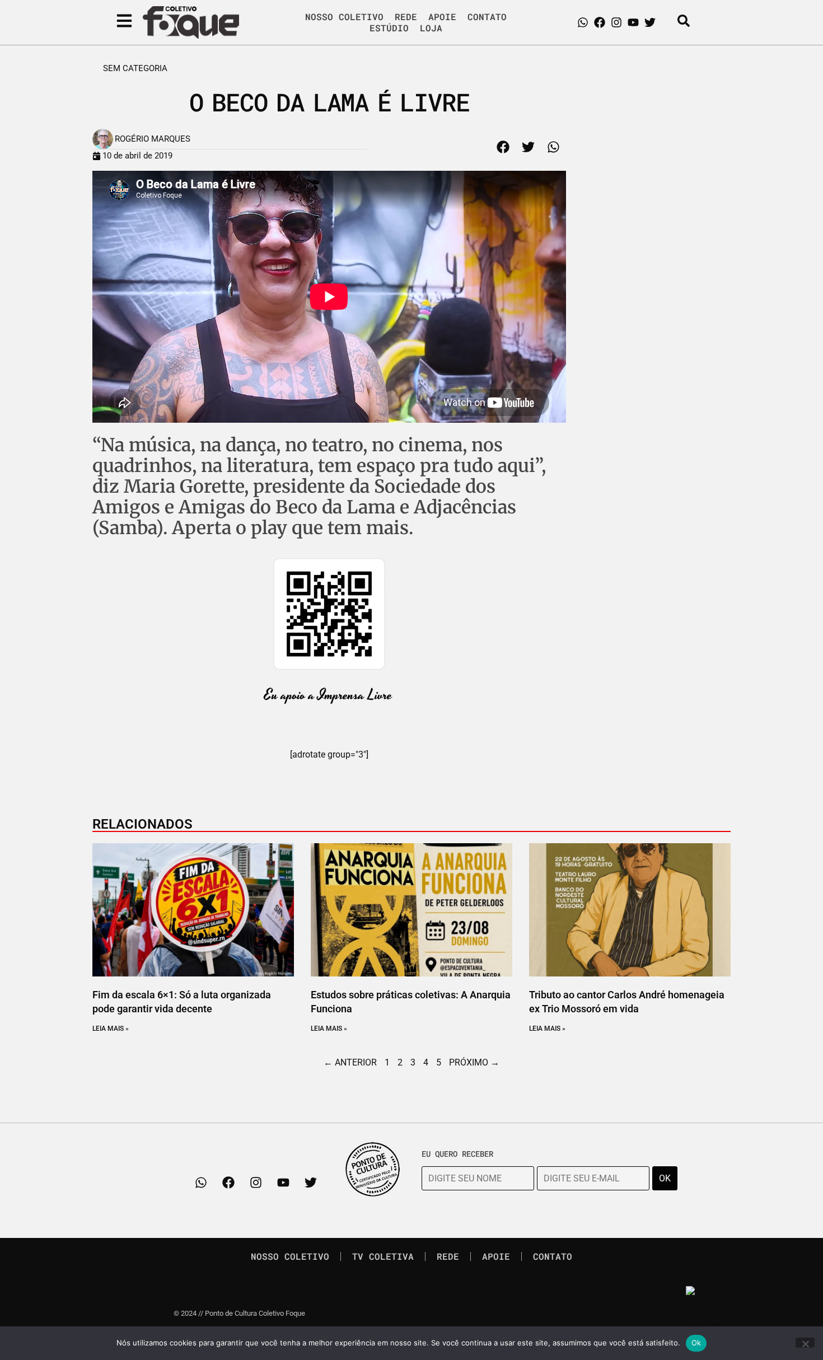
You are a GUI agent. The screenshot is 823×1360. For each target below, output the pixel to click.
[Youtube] (633, 22)
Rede (406, 16)
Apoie (442, 16)
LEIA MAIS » (110, 1028)
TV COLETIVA (383, 1256)
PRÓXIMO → (474, 1062)
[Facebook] (599, 22)
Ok (696, 1342)
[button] (503, 147)
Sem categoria (135, 68)
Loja (431, 28)
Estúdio (389, 28)
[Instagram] (616, 22)
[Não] (805, 1343)
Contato (487, 16)
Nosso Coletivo (344, 16)
